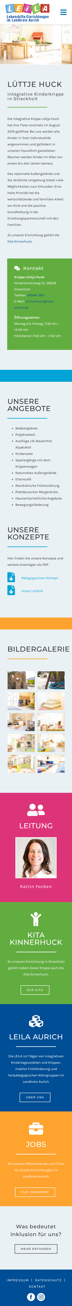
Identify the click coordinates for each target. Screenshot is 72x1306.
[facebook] (31, 1297)
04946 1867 (36, 295)
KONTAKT (37, 1286)
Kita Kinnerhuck (19, 241)
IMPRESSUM (18, 1280)
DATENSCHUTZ (48, 1280)
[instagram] (41, 1297)
